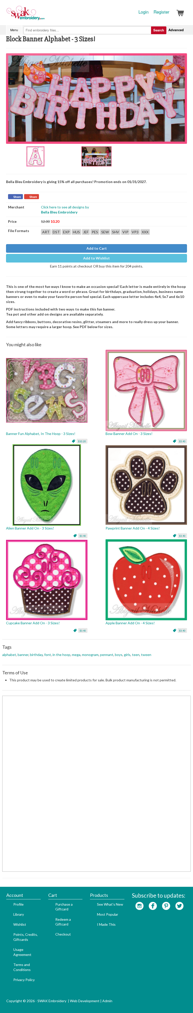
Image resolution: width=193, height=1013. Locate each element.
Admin (107, 1001)
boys (118, 654)
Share (17, 196)
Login (143, 12)
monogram (90, 654)
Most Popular (107, 914)
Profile (18, 904)
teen (135, 654)
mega (76, 654)
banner (23, 654)
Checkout (63, 934)
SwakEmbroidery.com (43, 15)
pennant (106, 654)
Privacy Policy (24, 980)
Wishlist (19, 924)
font (47, 654)
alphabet (9, 654)
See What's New (110, 904)
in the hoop (61, 654)
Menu (14, 30)
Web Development (85, 1001)
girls (127, 654)
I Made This (106, 924)
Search (158, 30)
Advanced (176, 29)
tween (146, 654)
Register (161, 12)
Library (18, 914)
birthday (36, 654)
